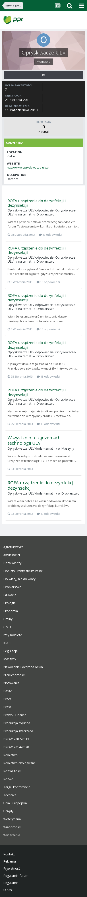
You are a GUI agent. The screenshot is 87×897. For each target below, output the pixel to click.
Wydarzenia (11, 835)
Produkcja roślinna (16, 723)
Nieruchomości (14, 675)
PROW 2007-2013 (16, 739)
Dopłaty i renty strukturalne (23, 571)
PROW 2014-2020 (16, 747)
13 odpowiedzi (52, 235)
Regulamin (11, 882)
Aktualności (11, 555)
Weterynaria (12, 819)
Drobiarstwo (45, 214)
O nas (7, 889)
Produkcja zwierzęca (18, 731)
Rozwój (8, 779)
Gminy (7, 619)
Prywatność (11, 868)
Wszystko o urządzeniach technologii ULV (34, 440)
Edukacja (9, 595)
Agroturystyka (13, 547)
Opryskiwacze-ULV (21, 210)
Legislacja (10, 651)
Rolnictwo (10, 755)
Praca (7, 699)
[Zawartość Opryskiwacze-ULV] (43, 75)
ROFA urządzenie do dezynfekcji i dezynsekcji (37, 203)
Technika (9, 795)
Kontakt (9, 854)
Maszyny (67, 448)
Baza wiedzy (12, 563)
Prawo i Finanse (14, 715)
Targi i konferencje (16, 787)
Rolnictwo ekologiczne (19, 763)
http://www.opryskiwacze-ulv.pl (28, 167)
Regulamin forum (15, 875)
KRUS (7, 643)
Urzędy (8, 811)
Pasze (7, 691)
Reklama (9, 861)
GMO (7, 627)
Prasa (7, 707)
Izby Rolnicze (12, 635)
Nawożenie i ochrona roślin (23, 667)
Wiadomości (12, 827)
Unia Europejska (15, 803)
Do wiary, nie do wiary (19, 579)
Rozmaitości (12, 771)
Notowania (11, 683)
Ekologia (9, 603)
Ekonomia (10, 611)
